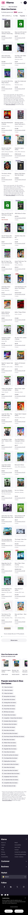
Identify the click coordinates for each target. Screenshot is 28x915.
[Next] (24, 666)
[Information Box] (11, 16)
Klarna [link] (2, 6)
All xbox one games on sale (8, 656)
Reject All (8, 911)
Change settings (14, 906)
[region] (14, 905)
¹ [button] (7, 37)
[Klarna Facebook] (4, 887)
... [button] (6, 6)
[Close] (25, 898)
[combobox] (23, 16)
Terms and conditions (10, 104)
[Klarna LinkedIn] (11, 887)
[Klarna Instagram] (24, 887)
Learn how (20, 12)
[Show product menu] (25, 9)
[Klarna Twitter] (17, 887)
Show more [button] (14, 640)
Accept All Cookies (18, 911)
